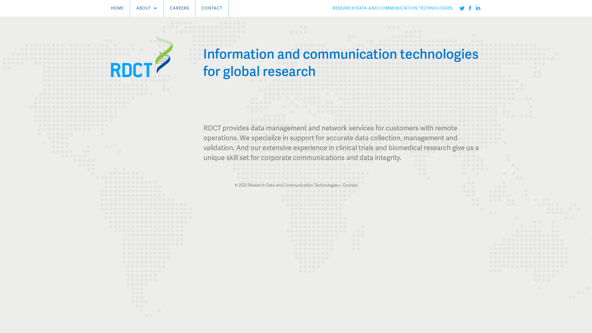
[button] (146, 8)
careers (179, 8)
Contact (212, 8)
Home (117, 8)
